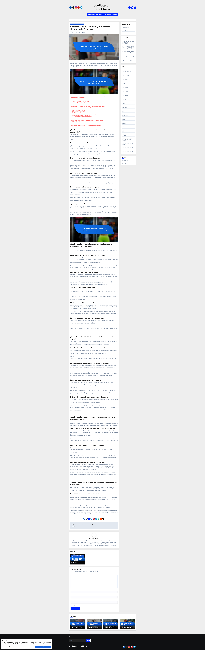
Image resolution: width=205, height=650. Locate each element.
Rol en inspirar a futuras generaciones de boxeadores (82, 116)
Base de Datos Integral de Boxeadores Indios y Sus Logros (77, 629)
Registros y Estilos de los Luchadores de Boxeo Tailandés (127, 139)
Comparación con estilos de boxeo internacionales (81, 124)
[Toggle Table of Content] (104, 97)
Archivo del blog (107, 14)
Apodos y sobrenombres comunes (78, 105)
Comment (73, 643)
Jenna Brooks (76, 32)
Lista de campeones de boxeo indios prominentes (81, 100)
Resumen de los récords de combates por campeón (81, 107)
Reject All (26, 646)
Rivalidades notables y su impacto (78, 111)
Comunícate (114, 14)
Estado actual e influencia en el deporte (79, 103)
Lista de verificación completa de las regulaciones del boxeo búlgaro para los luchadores (128, 52)
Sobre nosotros (99, 14)
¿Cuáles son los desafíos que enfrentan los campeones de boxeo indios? (86, 125)
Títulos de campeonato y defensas (78, 110)
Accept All (43, 646)
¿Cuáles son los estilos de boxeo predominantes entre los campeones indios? (87, 120)
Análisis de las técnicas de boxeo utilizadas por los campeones (84, 121)
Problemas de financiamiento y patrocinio (80, 126)
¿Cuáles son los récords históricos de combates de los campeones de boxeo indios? (88, 106)
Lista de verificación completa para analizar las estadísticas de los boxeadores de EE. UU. (128, 47)
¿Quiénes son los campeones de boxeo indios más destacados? (84, 98)
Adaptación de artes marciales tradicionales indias (81, 122)
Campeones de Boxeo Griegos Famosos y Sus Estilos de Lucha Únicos (128, 42)
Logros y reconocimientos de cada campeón (80, 101)
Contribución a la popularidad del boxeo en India (81, 115)
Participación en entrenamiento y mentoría (80, 117)
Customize (10, 646)
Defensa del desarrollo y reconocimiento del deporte (82, 119)
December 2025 (125, 160)
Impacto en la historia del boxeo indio (79, 102)
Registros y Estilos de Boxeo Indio (77, 24)
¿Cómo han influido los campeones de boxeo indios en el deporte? (84, 114)
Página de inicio (91, 14)
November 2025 (125, 163)
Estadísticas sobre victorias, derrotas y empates (81, 112)
